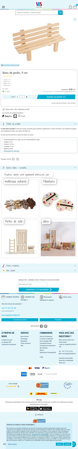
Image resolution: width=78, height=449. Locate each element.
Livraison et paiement (46, 339)
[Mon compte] (70, 7)
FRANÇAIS (40, 415)
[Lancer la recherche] (60, 12)
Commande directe (45, 343)
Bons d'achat (25, 336)
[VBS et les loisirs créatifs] (39, 4)
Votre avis (62, 363)
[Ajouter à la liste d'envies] (74, 19)
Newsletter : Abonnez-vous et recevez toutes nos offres (39, 280)
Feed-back (58, 320)
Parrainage (24, 339)
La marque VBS (6, 342)
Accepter (67, 444)
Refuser (59, 444)
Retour (42, 350)
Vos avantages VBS (46, 341)
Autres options (12, 444)
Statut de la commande (66, 360)
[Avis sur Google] (13, 385)
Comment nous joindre (66, 358)
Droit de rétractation (46, 336)
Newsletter (24, 341)
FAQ (22, 346)
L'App (41, 357)
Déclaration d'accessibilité (48, 352)
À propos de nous (7, 340)
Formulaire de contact (20, 320)
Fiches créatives (26, 343)
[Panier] (75, 7)
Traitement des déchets (9, 344)
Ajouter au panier (54, 97)
